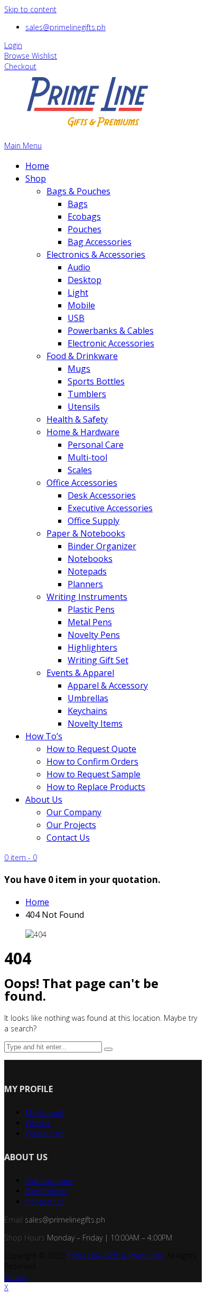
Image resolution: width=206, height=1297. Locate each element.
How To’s (43, 736)
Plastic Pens (91, 609)
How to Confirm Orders (92, 761)
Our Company (73, 812)
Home (37, 166)
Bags (78, 204)
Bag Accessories (100, 242)
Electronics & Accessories (95, 254)
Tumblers (87, 394)
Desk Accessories (102, 495)
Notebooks (90, 559)
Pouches (84, 229)
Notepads (87, 571)
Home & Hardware (82, 432)
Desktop (84, 280)
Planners (85, 584)
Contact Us (68, 837)
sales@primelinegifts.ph (65, 27)
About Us (43, 799)
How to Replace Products (95, 787)
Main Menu (23, 145)
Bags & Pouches (78, 191)
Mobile (81, 305)
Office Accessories (81, 482)
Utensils (84, 406)
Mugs (79, 368)
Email (13, 1220)
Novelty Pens (94, 635)
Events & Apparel (80, 673)
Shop (35, 178)
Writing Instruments (86, 597)
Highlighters (92, 647)
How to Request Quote (91, 749)
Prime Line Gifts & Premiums (115, 1256)
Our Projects (71, 825)
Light (78, 292)
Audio (79, 267)
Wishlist (38, 1123)
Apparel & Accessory (108, 685)
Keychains (87, 711)
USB (76, 318)
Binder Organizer (102, 546)
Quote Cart (44, 1134)
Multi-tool (87, 457)
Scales (80, 470)
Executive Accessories (110, 508)
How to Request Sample (93, 774)
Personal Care (96, 444)
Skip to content (30, 9)
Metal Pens (90, 622)
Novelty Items (95, 723)
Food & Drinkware (82, 356)
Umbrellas (88, 698)
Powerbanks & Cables (111, 330)
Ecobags (84, 216)
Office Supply (93, 521)
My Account (44, 1112)
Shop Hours (24, 1238)
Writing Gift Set (98, 660)
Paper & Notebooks (85, 533)
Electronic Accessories (111, 343)
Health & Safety (77, 419)
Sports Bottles (96, 381)
